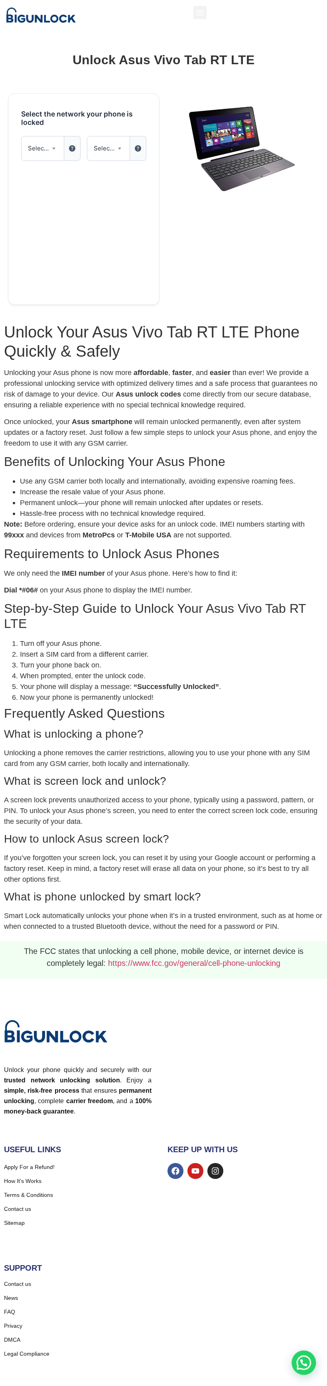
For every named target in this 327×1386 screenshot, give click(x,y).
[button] (200, 12)
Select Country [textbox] (42, 148)
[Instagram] (215, 1171)
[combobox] (42, 148)
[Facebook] (175, 1171)
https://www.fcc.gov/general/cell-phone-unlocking (194, 963)
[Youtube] (195, 1171)
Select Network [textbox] (108, 148)
